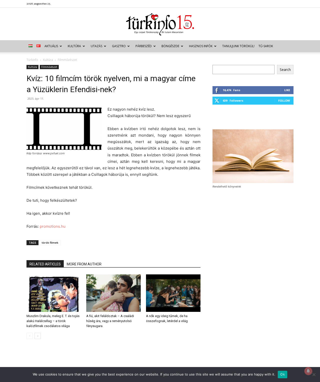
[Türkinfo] (160, 24)
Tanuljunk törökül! (238, 46)
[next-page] (37, 336)
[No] (313, 374)
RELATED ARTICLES (45, 264)
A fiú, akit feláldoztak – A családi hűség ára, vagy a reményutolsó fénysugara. (110, 321)
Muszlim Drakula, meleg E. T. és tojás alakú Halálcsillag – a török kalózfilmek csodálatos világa (53, 321)
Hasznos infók (200, 46)
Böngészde (170, 46)
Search (285, 69)
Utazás (96, 46)
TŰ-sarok (265, 46)
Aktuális (51, 46)
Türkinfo (32, 60)
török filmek (50, 242)
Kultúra (74, 46)
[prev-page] (29, 336)
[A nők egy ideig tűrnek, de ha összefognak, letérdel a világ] (173, 293)
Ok (282, 374)
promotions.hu (53, 226)
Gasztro (119, 46)
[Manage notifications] (308, 371)
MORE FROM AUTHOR (84, 264)
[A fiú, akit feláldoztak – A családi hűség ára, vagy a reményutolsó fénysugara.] (113, 293)
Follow (284, 100)
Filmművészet (49, 67)
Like (287, 90)
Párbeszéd (144, 46)
